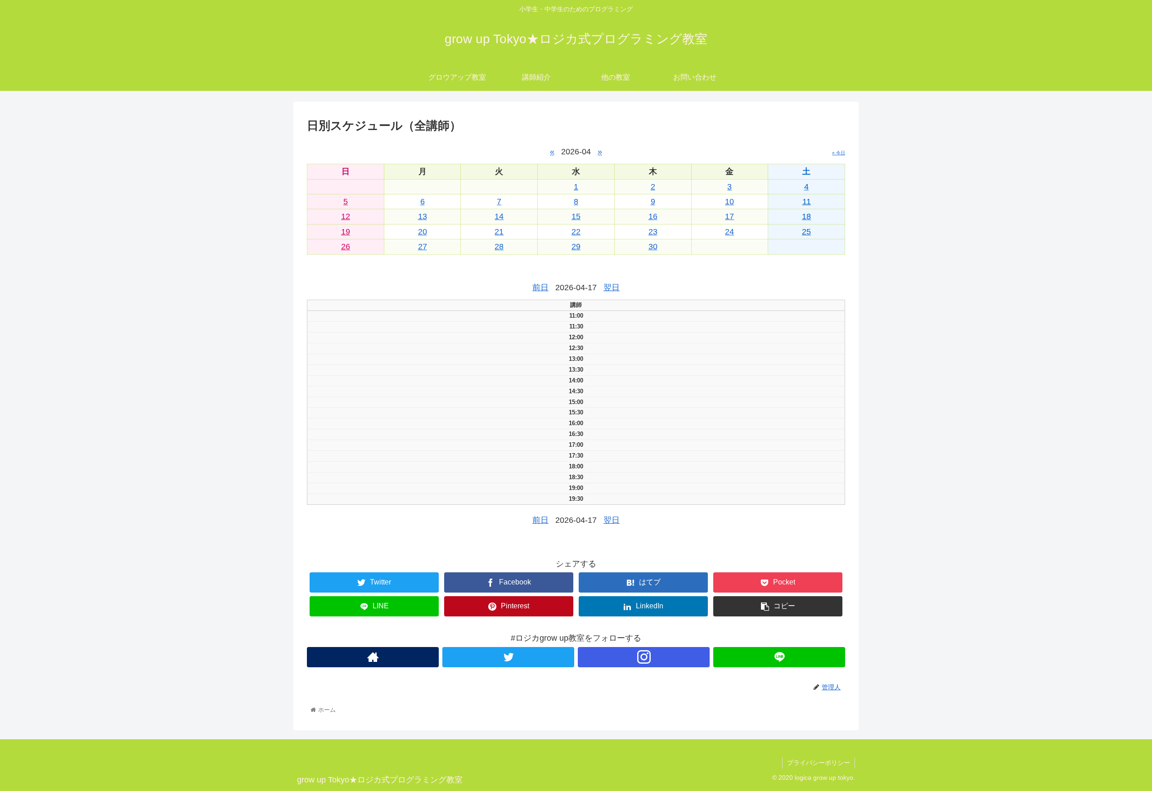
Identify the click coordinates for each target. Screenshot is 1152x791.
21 (499, 231)
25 (806, 231)
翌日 (611, 287)
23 (652, 231)
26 (345, 246)
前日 (540, 287)
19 (345, 231)
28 (499, 246)
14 (499, 216)
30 (652, 246)
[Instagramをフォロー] (644, 657)
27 (422, 246)
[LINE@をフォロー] (779, 657)
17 (729, 216)
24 (729, 231)
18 (806, 216)
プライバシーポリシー (818, 762)
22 (576, 231)
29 (576, 246)
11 (806, 201)
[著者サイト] (373, 657)
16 (652, 216)
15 (576, 216)
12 (345, 216)
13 (422, 216)
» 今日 (838, 152)
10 (729, 201)
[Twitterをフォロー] (508, 657)
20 (422, 231)
